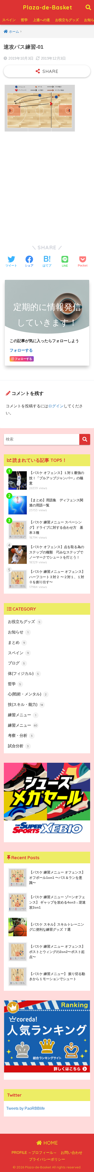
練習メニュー (22, 715)
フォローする (21, 350)
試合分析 (18, 746)
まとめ (16, 642)
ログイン (56, 406)
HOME (50, 1143)
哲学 (24, 20)
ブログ (16, 663)
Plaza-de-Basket (47, 7)
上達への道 (41, 20)
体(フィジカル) (23, 673)
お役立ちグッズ (67, 20)
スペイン (9, 20)
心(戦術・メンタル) (27, 694)
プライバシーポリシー (47, 1159)
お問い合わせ (71, 1153)
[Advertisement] (47, 185)
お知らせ (18, 632)
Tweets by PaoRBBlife (25, 1108)
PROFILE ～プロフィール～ (34, 1153)
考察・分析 (20, 735)
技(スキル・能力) (25, 704)
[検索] (84, 439)
